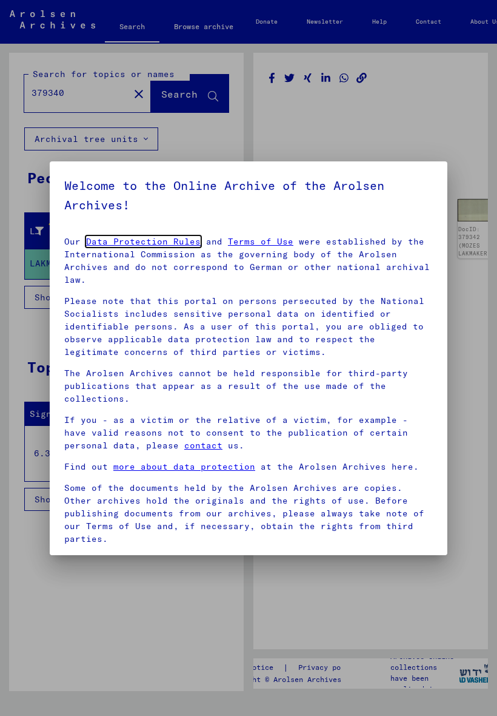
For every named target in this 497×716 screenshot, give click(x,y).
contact (203, 445)
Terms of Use (260, 241)
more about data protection (184, 466)
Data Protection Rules (143, 241)
